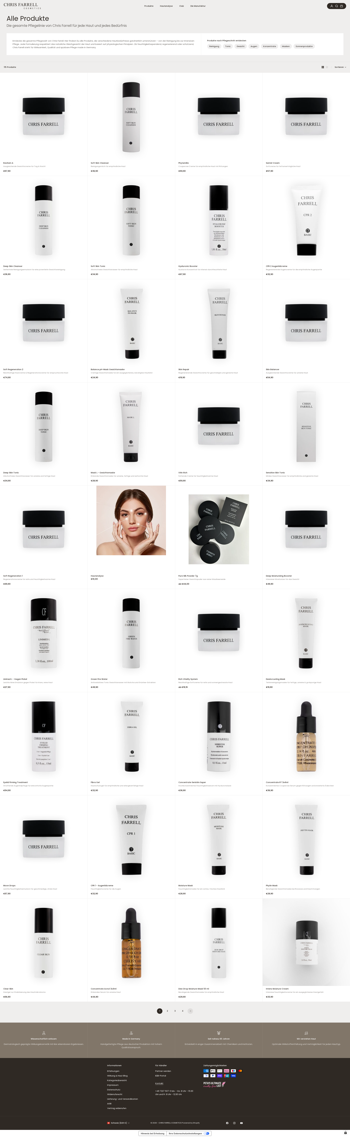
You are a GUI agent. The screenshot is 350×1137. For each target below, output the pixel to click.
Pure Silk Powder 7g (201, 578)
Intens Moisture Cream (294, 990)
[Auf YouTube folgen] (241, 1123)
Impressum (113, 1085)
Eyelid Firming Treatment (28, 784)
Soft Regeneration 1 (29, 578)
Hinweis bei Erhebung (152, 1133)
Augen (254, 46)
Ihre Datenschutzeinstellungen (185, 1133)
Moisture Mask (201, 887)
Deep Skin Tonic (29, 474)
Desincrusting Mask (293, 681)
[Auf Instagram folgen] (234, 1123)
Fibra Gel (117, 784)
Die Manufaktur (198, 6)
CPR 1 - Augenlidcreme (106, 887)
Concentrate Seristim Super (204, 784)
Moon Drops (30, 887)
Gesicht (241, 46)
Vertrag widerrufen (116, 1108)
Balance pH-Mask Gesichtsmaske (121, 371)
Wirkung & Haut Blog (117, 1075)
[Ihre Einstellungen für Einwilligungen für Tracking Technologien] (345, 1132)
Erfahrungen (113, 1071)
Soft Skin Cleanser (108, 165)
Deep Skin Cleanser (34, 268)
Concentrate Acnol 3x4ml (106, 990)
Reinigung (214, 46)
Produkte (148, 6)
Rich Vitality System (205, 681)
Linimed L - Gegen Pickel (28, 681)
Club (181, 6)
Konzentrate (269, 46)
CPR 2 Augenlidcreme (294, 268)
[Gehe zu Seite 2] (190, 1011)
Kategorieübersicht (117, 1080)
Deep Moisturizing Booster (282, 578)
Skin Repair (208, 371)
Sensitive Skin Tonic (292, 474)
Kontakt (159, 1083)
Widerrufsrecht (114, 1094)
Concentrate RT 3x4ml (300, 784)
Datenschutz (113, 1089)
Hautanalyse (166, 6)
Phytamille (203, 165)
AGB (109, 1103)
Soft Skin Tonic (114, 268)
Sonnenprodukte (304, 46)
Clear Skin (24, 990)
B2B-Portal (160, 1075)
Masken (286, 46)
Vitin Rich (198, 474)
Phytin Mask (293, 887)
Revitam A (24, 165)
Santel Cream (283, 165)
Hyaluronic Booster (202, 268)
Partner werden (163, 1071)
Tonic (228, 46)
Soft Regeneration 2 (35, 371)
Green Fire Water (123, 681)
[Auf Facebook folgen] (227, 1123)
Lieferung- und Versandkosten (122, 1098)
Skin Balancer (287, 371)
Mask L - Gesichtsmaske (119, 474)
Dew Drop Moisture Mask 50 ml (201, 990)
